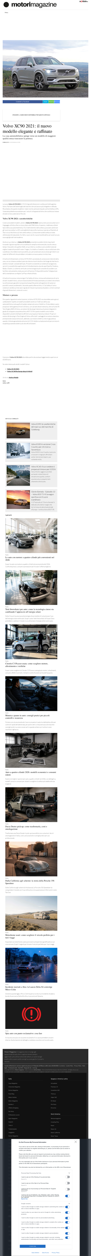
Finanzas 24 (54, 1087)
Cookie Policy (69, 1065)
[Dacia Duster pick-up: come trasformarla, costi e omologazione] (31, 821)
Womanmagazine (56, 1118)
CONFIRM (32, 1246)
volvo (4, 383)
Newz (52, 1125)
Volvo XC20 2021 (13, 369)
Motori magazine (19, 1070)
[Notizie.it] (84, 2)
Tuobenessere (12, 1129)
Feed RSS (20, 1068)
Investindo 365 (55, 1090)
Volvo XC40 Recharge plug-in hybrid (19, 371)
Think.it (10, 1125)
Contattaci (62, 1065)
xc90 (8, 383)
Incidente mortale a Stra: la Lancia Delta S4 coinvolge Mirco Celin (28, 988)
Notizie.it (11, 1104)
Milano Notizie (12, 1097)
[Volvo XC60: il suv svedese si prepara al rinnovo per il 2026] (19, 475)
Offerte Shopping (13, 1108)
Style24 (10, 1122)
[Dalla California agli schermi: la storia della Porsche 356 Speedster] (31, 876)
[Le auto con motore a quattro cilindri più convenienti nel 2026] (31, 552)
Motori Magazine (10, 1052)
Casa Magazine (12, 1083)
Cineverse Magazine (14, 1087)
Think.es (53, 1094)
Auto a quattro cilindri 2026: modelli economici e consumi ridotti (30, 773)
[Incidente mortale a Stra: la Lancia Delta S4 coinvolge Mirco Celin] (31, 982)
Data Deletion (35, 1252)
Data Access (45, 1252)
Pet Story (11, 1111)
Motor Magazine (13, 1101)
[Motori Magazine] (30, 5)
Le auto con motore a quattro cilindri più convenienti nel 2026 (29, 558)
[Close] (76, 1142)
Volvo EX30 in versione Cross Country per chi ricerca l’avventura (43, 447)
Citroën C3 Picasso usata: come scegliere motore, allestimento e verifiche (26, 665)
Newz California (55, 1132)
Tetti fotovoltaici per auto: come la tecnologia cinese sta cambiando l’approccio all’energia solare (29, 610)
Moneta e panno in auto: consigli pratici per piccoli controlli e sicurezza (27, 716)
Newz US (53, 1129)
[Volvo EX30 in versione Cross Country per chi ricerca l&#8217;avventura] (19, 450)
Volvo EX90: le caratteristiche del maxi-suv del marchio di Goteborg (43, 427)
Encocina (53, 1108)
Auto (4, 381)
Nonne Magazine (13, 1136)
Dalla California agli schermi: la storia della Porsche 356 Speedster (29, 882)
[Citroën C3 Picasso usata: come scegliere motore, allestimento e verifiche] (31, 659)
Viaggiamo (11, 1132)
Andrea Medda (13, 377)
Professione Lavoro (14, 1115)
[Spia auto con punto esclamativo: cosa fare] (31, 1028)
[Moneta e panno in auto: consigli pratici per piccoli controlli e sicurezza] (31, 710)
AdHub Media (37, 1070)
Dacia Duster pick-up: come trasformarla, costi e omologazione (26, 827)
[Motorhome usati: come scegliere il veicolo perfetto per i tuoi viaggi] (31, 930)
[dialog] (45, 1197)
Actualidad (54, 1083)
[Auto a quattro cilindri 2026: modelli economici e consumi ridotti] (31, 767)
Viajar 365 (54, 1097)
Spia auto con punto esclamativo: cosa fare (23, 1033)
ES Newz (53, 1101)
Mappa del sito (27, 1068)
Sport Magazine (12, 1118)
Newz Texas (54, 1136)
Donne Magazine (13, 1090)
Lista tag (34, 1068)
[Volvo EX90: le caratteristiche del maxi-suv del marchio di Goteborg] (19, 430)
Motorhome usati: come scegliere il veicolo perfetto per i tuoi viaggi (29, 936)
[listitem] (45, 1173)
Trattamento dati (12, 1068)
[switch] (67, 1177)
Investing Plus (55, 1122)
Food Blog (11, 1094)
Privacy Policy (55, 1252)
